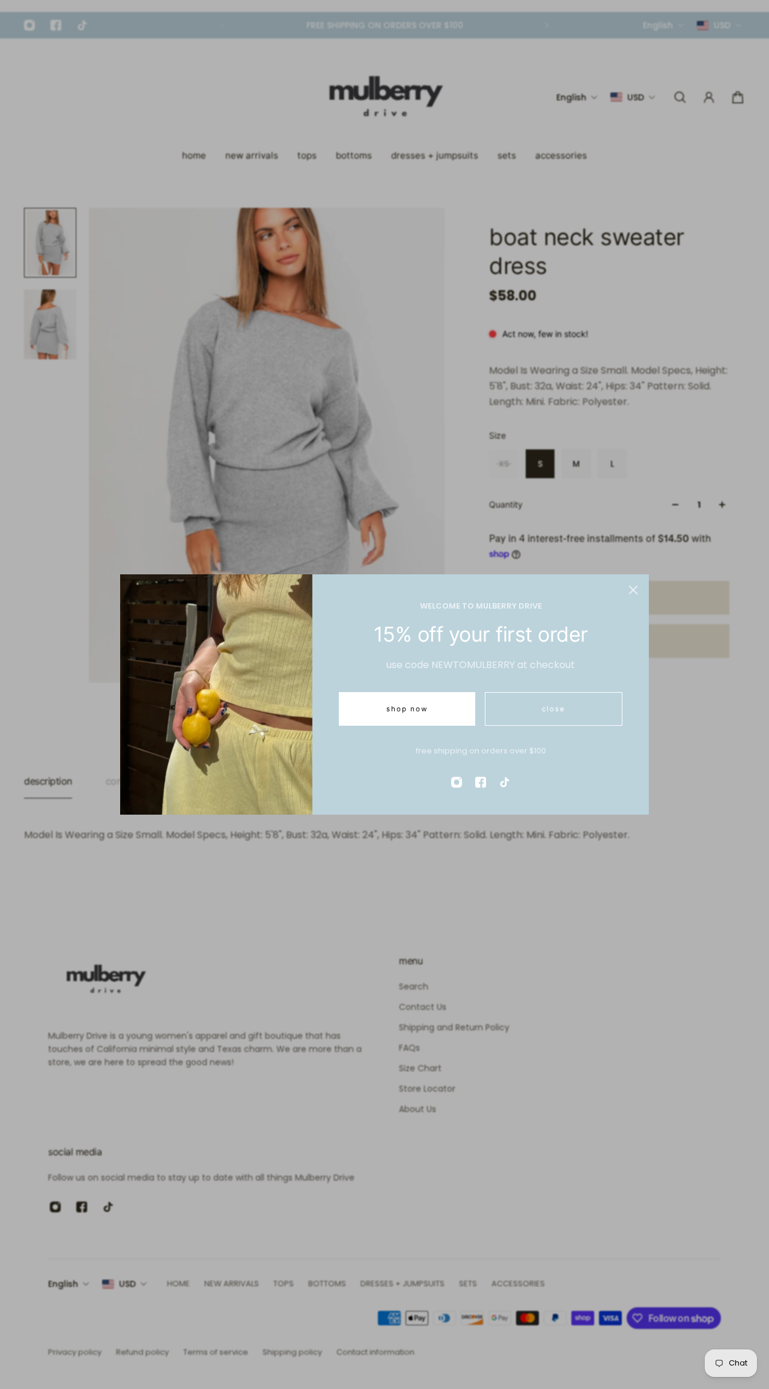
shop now (407, 709)
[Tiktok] (505, 782)
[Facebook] (481, 782)
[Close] (633, 590)
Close (553, 709)
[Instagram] (457, 782)
